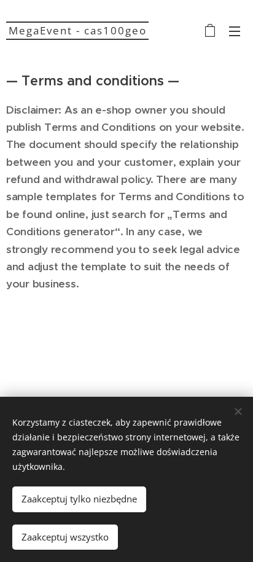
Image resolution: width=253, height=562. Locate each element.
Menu (234, 30)
